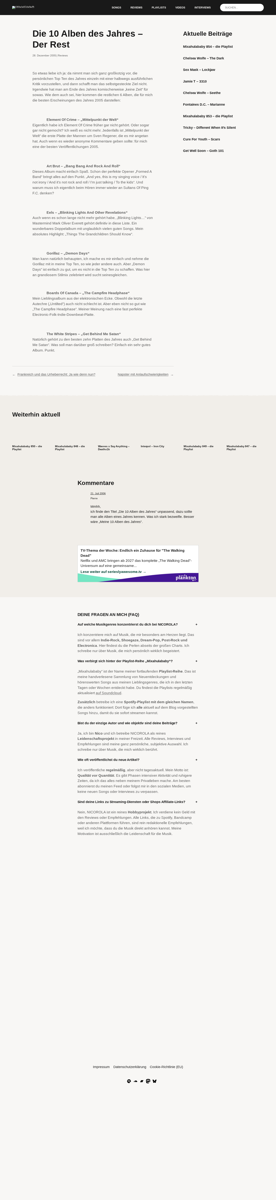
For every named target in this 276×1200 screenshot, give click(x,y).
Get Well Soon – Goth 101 (203, 151)
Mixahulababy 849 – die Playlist (198, 448)
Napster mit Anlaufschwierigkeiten (143, 374)
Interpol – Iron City (152, 446)
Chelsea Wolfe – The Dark (203, 58)
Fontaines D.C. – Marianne (204, 104)
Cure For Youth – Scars (201, 139)
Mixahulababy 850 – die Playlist (27, 448)
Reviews (63, 55)
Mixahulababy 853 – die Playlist (208, 116)
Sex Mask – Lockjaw (199, 70)
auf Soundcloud (108, 693)
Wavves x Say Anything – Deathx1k (114, 448)
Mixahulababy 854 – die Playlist (208, 46)
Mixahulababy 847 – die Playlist (241, 448)
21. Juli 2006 (98, 493)
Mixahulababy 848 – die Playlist (70, 448)
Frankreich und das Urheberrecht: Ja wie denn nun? (56, 374)
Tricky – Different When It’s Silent (209, 128)
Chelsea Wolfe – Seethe (202, 93)
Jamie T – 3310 (195, 81)
